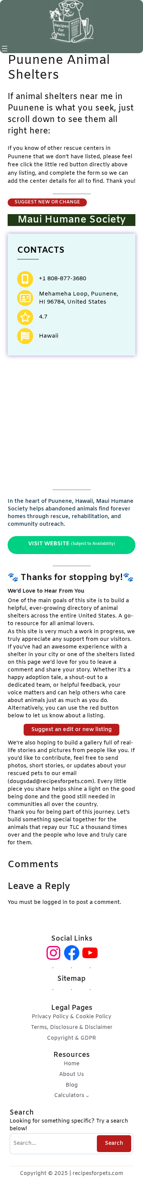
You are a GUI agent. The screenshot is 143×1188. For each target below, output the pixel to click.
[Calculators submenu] (87, 1095)
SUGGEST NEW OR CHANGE (47, 202)
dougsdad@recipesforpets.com (51, 781)
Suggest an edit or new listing (71, 729)
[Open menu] (4, 48)
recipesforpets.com (97, 1173)
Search (114, 1143)
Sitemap (71, 978)
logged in (54, 902)
